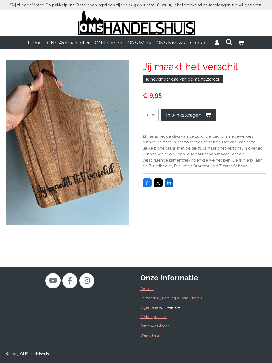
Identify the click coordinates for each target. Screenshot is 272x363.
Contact (147, 289)
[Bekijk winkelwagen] (241, 42)
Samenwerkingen (155, 326)
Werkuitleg (149, 335)
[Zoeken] (229, 41)
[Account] (217, 42)
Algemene (161, 307)
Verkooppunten (153, 317)
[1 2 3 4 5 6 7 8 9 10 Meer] (151, 115)
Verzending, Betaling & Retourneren (171, 298)
